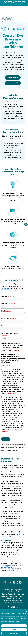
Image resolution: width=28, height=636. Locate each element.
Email (6, 311)
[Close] (26, 611)
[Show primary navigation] (23, 19)
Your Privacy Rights (14, 633)
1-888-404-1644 (13, 570)
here (16, 4)
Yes (4, 350)
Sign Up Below (12, 77)
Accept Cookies (14, 625)
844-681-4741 (22, 2)
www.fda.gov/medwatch (9, 566)
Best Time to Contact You (10, 334)
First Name (8, 296)
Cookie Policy (17, 621)
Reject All (14, 629)
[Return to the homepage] (6, 19)
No (10, 350)
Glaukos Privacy (17, 429)
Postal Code (8, 318)
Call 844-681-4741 (13, 83)
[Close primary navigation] (23, 19)
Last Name (8, 304)
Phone (6, 326)
